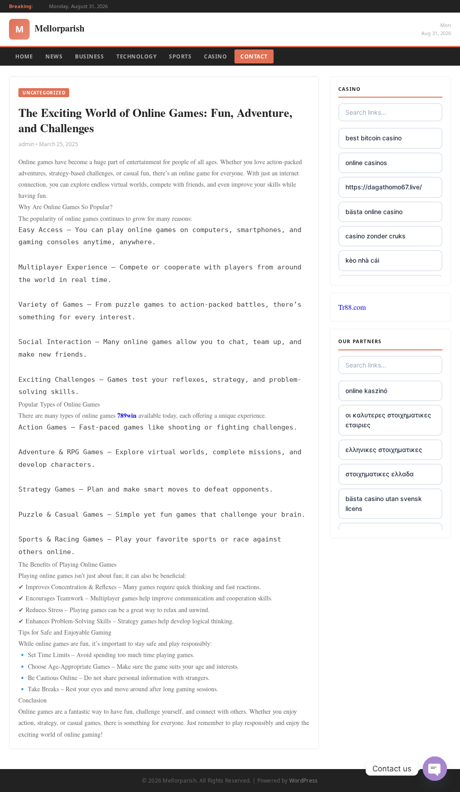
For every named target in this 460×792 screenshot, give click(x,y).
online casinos (366, 162)
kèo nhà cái (362, 260)
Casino (215, 56)
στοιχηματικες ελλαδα (379, 474)
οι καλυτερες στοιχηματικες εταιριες (388, 420)
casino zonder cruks (375, 236)
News (53, 56)
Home (24, 56)
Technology (136, 56)
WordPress (303, 780)
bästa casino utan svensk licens (383, 503)
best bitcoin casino (373, 138)
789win (127, 415)
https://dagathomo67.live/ (383, 187)
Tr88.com (352, 307)
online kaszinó (366, 390)
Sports (180, 56)
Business (89, 56)
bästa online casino (373, 211)
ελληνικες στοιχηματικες (383, 449)
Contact (254, 56)
